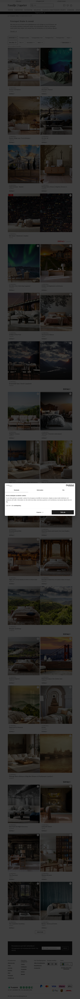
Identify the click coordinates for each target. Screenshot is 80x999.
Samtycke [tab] (16, 490)
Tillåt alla (62, 512)
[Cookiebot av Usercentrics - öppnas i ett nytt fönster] (67, 485)
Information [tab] (40, 490)
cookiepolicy (17, 505)
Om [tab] (63, 490)
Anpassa (38, 512)
